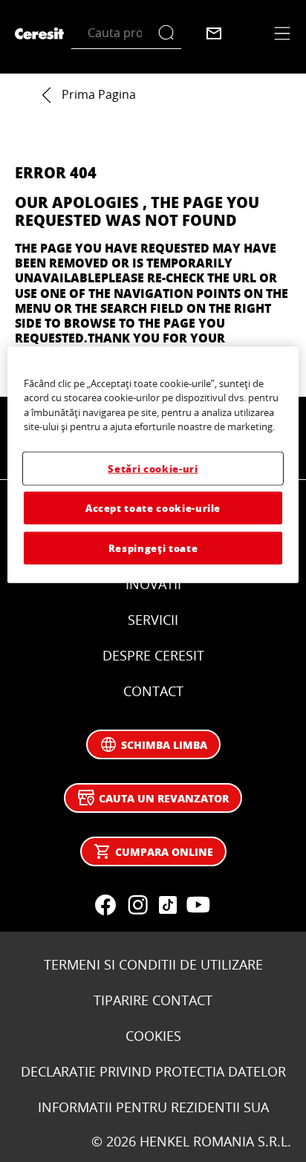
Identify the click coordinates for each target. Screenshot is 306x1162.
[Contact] (214, 33)
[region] (152, 464)
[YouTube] (197, 905)
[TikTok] (168, 905)
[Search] (169, 33)
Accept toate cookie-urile (153, 508)
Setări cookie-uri (153, 468)
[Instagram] (138, 905)
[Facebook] (105, 905)
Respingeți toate (153, 548)
